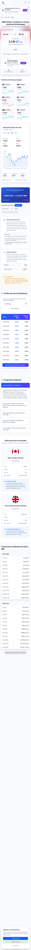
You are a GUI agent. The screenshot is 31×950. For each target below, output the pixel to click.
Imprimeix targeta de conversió (16, 652)
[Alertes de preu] (25, 2)
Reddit (16, 208)
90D (12, 133)
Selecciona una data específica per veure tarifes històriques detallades (14, 299)
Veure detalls (14, 308)
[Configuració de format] (28, 7)
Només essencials (15, 942)
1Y (15, 133)
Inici (2, 17)
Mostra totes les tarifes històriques (15, 365)
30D (8, 133)
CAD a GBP (7, 17)
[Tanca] (28, 928)
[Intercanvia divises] (15, 34)
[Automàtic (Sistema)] (28, 10)
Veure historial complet (21, 180)
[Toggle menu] (28, 2)
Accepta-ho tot (15, 938)
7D (4, 133)
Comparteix (18, 205)
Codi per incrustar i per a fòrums (10, 212)
